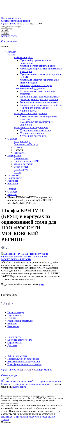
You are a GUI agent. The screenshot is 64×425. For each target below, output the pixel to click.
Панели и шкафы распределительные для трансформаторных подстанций (39, 98)
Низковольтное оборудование (29, 88)
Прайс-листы (14, 337)
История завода (15, 312)
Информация (8, 331)
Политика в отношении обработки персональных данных (32, 381)
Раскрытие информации (20, 320)
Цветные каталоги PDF (19, 339)
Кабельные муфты (23, 57)
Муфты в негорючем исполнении (37, 65)
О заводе (6, 307)
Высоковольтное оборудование (30, 113)
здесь (41, 284)
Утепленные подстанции (33, 136)
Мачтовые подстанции (32, 133)
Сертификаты (14, 315)
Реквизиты (13, 326)
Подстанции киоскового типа (35, 130)
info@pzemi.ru (44, 369)
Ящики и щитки (28, 110)
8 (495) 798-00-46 (10, 23)
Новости (12, 323)
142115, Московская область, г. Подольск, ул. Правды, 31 (31, 372)
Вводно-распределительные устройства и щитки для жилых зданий (41, 106)
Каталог (11, 51)
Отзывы (11, 318)
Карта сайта (19, 386)
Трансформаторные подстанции (31, 127)
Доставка (12, 345)
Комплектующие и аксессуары (36, 85)
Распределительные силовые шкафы (39, 102)
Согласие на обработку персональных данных (25, 384)
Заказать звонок (28, 369)
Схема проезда (9, 375)
